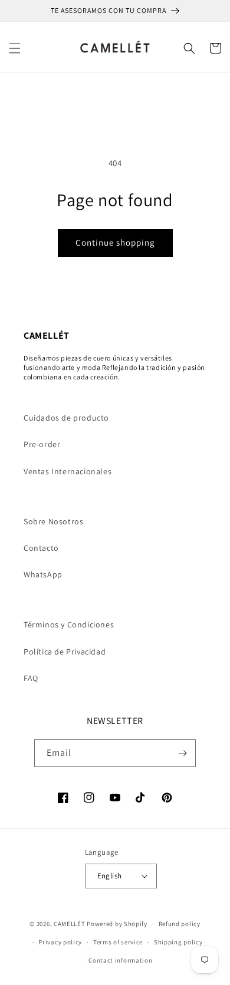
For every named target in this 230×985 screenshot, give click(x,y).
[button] (15, 48)
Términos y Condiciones (69, 624)
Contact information (120, 960)
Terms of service (118, 942)
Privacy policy (60, 942)
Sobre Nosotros (53, 521)
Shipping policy (178, 942)
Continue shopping (115, 242)
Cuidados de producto (66, 417)
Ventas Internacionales (67, 471)
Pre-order (42, 444)
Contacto (41, 548)
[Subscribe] (182, 753)
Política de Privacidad (65, 651)
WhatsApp (43, 574)
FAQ (31, 678)
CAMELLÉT (70, 924)
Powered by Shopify (117, 924)
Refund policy (180, 924)
